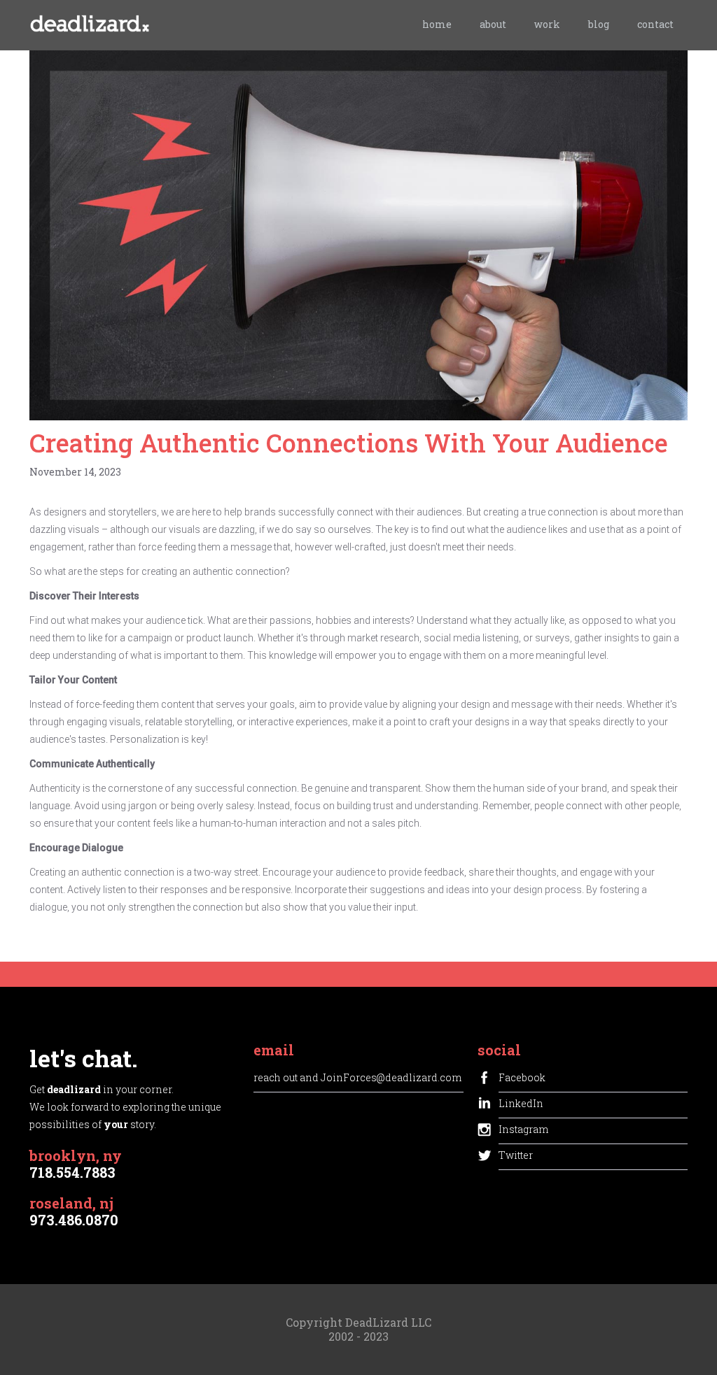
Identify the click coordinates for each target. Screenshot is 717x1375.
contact (655, 24)
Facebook (522, 1077)
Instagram (523, 1129)
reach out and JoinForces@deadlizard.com (357, 1077)
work (547, 24)
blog (598, 24)
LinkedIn (521, 1103)
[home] (89, 26)
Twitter (516, 1155)
